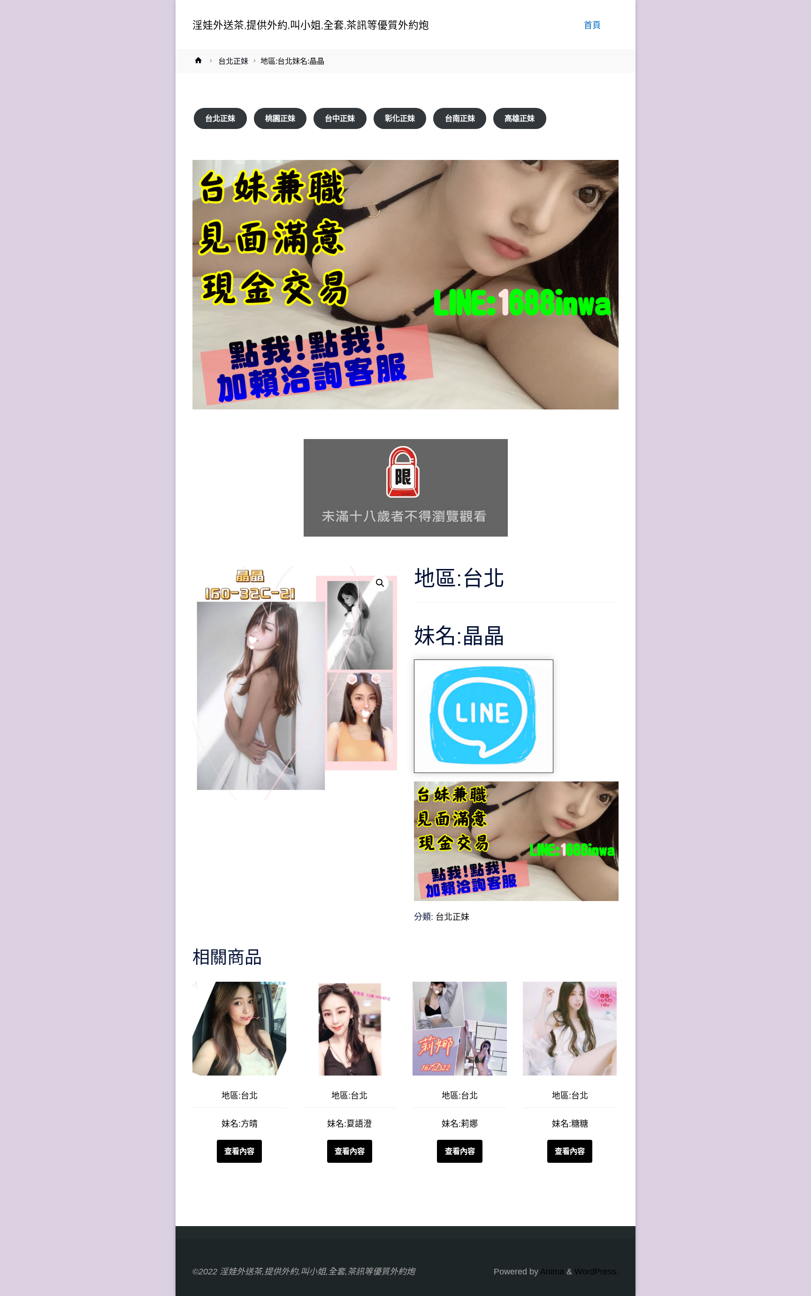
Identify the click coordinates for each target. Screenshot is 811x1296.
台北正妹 (233, 61)
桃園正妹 (280, 118)
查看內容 (239, 1151)
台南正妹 (460, 118)
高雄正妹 (520, 118)
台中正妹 (340, 118)
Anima (551, 1271)
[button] (380, 583)
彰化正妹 (400, 118)
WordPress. (596, 1271)
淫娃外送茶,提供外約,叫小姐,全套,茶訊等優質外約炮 (310, 24)
